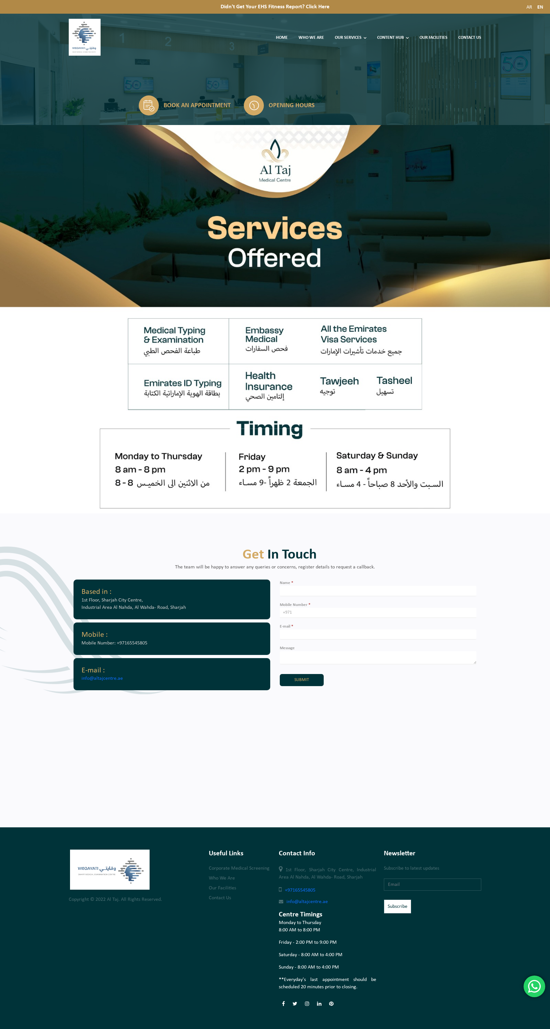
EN (540, 7)
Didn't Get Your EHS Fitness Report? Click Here (275, 7)
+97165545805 (300, 890)
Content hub (390, 37)
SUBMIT (301, 680)
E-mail (286, 626)
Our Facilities (434, 37)
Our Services (348, 37)
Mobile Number (295, 605)
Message (287, 648)
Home (282, 37)
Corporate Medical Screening (239, 868)
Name (286, 583)
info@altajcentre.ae (102, 678)
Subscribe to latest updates (411, 868)
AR (529, 7)
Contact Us (469, 37)
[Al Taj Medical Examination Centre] (85, 54)
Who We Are (311, 37)
